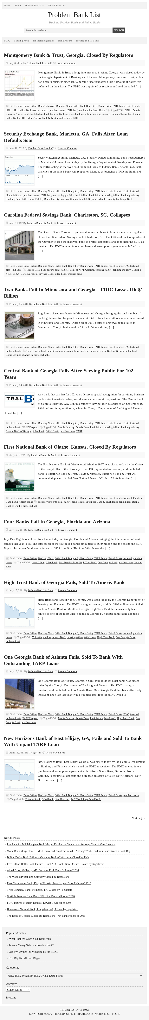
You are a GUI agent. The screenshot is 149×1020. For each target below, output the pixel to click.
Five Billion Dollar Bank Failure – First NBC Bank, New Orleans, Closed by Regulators (55, 864)
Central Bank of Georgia (111, 350)
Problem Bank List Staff (39, 63)
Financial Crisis (14, 195)
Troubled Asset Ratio (94, 110)
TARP (76, 117)
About (17, 5)
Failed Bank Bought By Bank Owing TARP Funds (99, 105)
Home (7, 5)
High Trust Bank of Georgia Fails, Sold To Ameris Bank (64, 582)
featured (44, 110)
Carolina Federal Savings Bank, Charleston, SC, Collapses (67, 215)
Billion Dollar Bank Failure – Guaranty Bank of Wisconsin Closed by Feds (48, 857)
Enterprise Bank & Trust (98, 501)
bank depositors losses (53, 350)
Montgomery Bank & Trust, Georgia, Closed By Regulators (68, 55)
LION (87, 199)
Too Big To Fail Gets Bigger (25, 958)
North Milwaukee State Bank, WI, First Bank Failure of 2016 (41, 896)
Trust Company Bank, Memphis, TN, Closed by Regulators (39, 889)
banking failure (83, 113)
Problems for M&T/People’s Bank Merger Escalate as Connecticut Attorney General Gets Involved (61, 844)
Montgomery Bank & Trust (42, 117)
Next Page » (138, 818)
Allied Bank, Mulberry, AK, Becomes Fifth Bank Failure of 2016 (43, 870)
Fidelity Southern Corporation (67, 199)
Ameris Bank (22, 113)
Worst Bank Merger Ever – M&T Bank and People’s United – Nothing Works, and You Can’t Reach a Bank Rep (68, 851)
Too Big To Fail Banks (87, 40)
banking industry (101, 113)
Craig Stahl (35, 752)
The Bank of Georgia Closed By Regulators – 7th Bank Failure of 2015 (46, 915)
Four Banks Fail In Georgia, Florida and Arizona (57, 522)
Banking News (21, 40)
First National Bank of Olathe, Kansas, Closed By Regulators (70, 447)
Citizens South (33, 799)
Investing (11, 997)
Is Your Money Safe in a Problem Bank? (31, 945)
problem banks (57, 110)
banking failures (89, 350)
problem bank (64, 117)
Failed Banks (133, 105)
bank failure (36, 113)
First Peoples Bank (68, 562)
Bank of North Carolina (82, 269)
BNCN (16, 273)
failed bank (134, 113)
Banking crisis (66, 113)
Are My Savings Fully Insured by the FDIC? (33, 951)
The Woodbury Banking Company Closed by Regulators (38, 876)
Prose (58, 1013)
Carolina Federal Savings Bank (37, 273)
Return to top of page (74, 1009)
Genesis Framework (79, 1013)
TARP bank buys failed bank (86, 799)
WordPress (102, 1013)
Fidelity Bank (42, 199)
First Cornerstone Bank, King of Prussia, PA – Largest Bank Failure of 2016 (49, 883)
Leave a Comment (66, 63)
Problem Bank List (34, 5)
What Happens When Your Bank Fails (30, 938)
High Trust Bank (88, 562)
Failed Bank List (57, 5)
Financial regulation (43, 40)
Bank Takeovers (46, 105)
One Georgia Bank (107, 562)
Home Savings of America (19, 354)
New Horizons (62, 799)
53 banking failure (41, 637)
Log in (116, 1013)
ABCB (128, 110)
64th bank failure (62, 501)
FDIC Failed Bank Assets (26, 110)
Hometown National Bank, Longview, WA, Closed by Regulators (42, 909)
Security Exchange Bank (120, 199)
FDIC (7, 40)
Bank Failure (65, 40)
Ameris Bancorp (66, 427)
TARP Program (74, 110)
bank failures (51, 113)
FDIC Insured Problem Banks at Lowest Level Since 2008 (39, 902)
